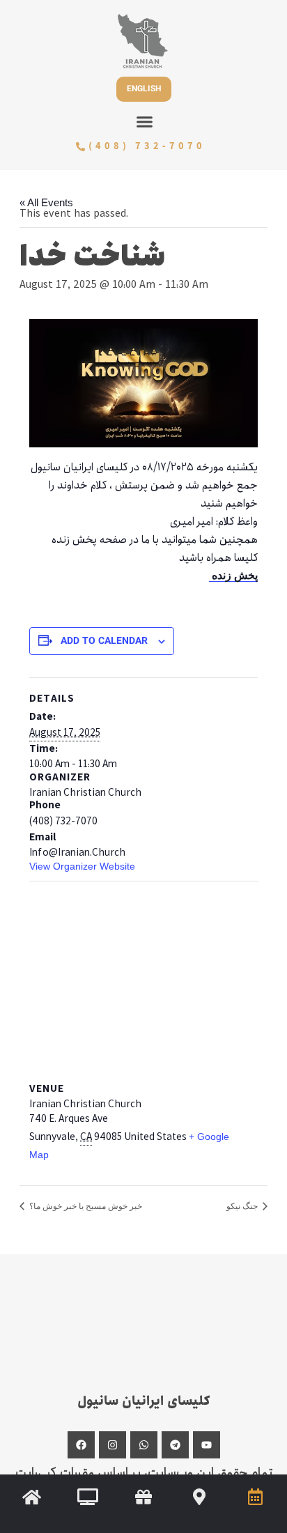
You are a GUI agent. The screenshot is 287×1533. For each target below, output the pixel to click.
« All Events (46, 202)
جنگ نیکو (243, 1206)
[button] (145, 122)
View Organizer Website (82, 866)
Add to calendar (104, 642)
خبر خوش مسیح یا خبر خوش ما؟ (84, 1206)
